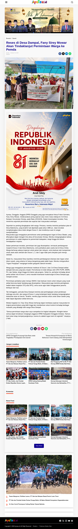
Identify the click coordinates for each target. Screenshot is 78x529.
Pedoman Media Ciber (45, 526)
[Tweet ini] (63, 53)
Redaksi (35, 526)
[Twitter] (35, 328)
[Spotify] (46, 328)
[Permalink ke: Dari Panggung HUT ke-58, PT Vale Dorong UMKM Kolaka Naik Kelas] (61, 354)
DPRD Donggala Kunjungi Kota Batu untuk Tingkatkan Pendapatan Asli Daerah (20, 335)
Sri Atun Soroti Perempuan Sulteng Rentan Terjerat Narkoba (26, 504)
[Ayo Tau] (39, 2)
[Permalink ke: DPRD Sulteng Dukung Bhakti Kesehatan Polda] (39, 373)
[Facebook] (31, 328)
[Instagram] (38, 328)
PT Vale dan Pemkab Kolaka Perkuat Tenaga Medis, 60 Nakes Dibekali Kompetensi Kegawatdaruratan (38, 363)
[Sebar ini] (59, 53)
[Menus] (6, 2)
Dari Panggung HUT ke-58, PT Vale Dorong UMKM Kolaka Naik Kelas (61, 362)
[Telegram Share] (66, 53)
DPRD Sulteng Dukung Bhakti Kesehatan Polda (37, 382)
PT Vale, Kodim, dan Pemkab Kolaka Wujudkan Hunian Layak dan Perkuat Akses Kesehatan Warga (15, 382)
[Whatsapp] (69, 53)
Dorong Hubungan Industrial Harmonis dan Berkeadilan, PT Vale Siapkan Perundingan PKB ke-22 (61, 382)
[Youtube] (42, 328)
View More (39, 446)
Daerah (8, 54)
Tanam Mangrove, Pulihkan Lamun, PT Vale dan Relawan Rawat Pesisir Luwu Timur (16, 363)
